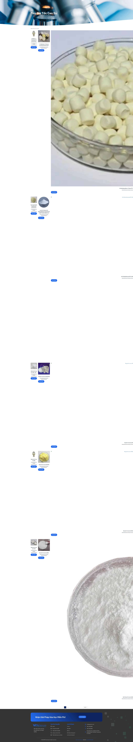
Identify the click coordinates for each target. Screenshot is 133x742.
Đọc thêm (34, 47)
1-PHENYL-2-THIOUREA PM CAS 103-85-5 (34, 40)
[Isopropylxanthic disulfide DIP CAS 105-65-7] (34, 200)
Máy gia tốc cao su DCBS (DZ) (44, 376)
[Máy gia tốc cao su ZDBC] (44, 545)
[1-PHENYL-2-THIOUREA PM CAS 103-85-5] (34, 33)
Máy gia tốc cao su (34, 211)
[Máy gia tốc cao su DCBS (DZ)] (44, 369)
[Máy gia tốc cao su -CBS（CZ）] (34, 366)
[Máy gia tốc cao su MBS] (34, 454)
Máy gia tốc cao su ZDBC (44, 552)
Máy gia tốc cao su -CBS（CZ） (34, 372)
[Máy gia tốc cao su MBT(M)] (44, 457)
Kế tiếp (85, 707)
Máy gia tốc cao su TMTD (34, 548)
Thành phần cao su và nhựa (34, 43)
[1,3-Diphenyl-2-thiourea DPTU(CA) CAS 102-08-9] (44, 36)
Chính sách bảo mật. (79, 739)
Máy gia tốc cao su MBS (34, 460)
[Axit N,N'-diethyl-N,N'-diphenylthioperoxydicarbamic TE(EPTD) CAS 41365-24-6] (44, 202)
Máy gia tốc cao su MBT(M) (44, 464)
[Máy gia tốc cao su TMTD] (34, 542)
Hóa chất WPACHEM (89, 739)
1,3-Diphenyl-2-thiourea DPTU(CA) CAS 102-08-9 (44, 45)
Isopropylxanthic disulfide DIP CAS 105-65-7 (34, 206)
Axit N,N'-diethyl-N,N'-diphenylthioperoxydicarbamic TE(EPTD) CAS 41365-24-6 (44, 211)
